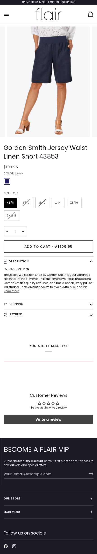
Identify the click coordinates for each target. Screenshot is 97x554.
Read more (11, 291)
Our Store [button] (12, 498)
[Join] (89, 473)
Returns (16, 314)
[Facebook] (6, 546)
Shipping (16, 304)
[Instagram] (14, 546)
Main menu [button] (12, 512)
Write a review (48, 419)
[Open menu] (10, 14)
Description (19, 261)
